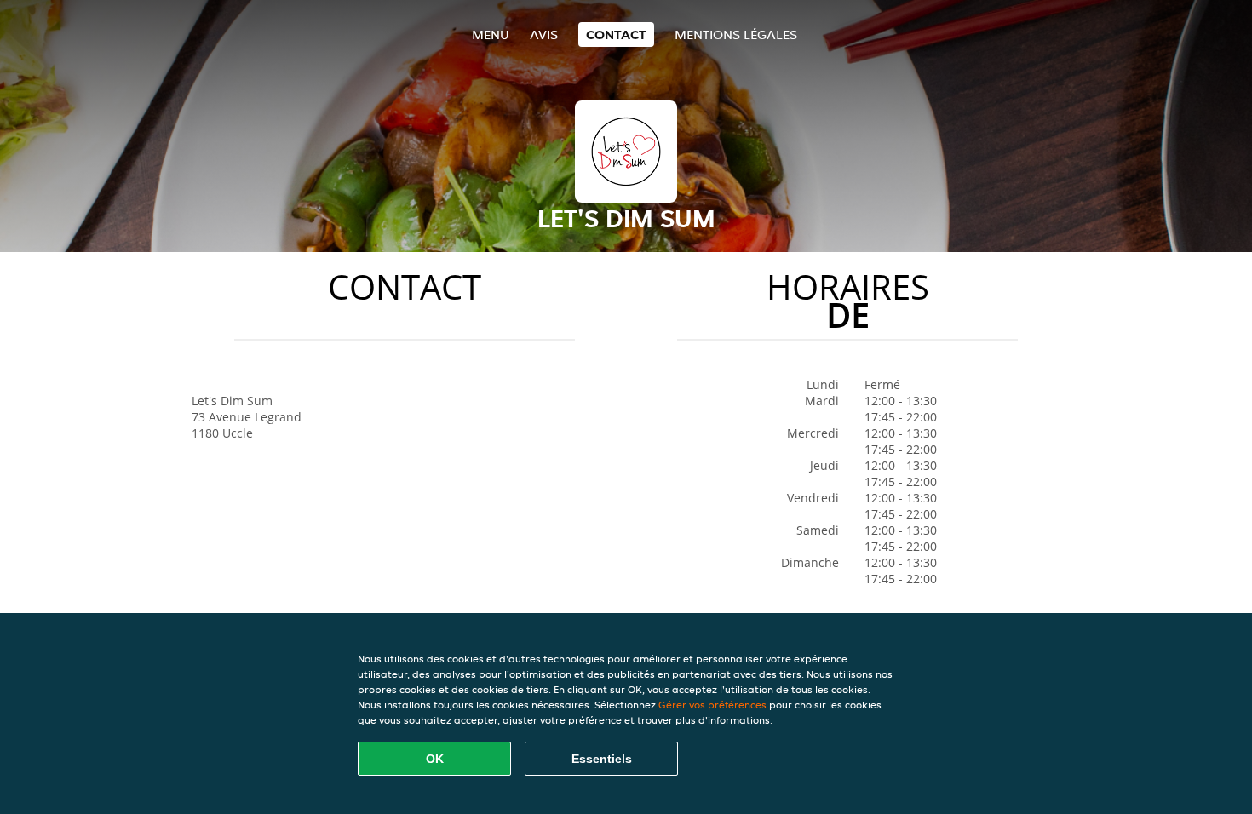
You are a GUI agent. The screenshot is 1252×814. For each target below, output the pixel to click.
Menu (490, 34)
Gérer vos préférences (712, 704)
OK (435, 758)
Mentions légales (736, 34)
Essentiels (601, 758)
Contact (616, 34)
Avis (544, 34)
